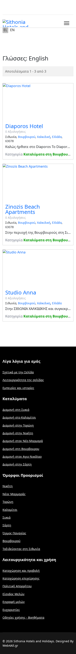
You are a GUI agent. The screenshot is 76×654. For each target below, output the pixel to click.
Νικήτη (8, 486)
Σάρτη (7, 525)
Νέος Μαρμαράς (14, 494)
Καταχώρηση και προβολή (21, 571)
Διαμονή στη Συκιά (16, 410)
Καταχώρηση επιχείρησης (21, 578)
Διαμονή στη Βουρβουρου (21, 449)
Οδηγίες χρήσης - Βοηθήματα (23, 617)
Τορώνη (8, 502)
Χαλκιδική (43, 137)
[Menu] (65, 23)
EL (5, 30)
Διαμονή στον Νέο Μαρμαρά (23, 441)
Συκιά (7, 517)
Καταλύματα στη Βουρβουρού (48, 154)
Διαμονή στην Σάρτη (17, 464)
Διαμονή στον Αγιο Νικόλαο (22, 457)
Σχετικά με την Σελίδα (18, 372)
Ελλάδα (57, 137)
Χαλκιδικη (43, 303)
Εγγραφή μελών (14, 602)
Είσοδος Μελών (13, 594)
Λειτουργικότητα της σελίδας (23, 380)
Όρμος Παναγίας (14, 533)
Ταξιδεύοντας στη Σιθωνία (21, 549)
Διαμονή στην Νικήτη (18, 433)
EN (12, 30)
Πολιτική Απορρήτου (17, 586)
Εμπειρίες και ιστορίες (18, 388)
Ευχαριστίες (11, 610)
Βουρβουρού (26, 137)
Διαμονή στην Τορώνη (18, 425)
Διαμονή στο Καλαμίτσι (19, 417)
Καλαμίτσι (10, 510)
